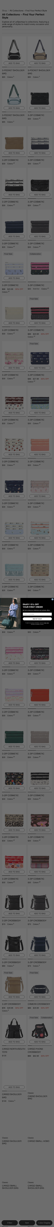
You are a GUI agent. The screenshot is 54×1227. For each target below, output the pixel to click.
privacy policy (46, 622)
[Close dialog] (52, 599)
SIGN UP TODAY (37, 618)
